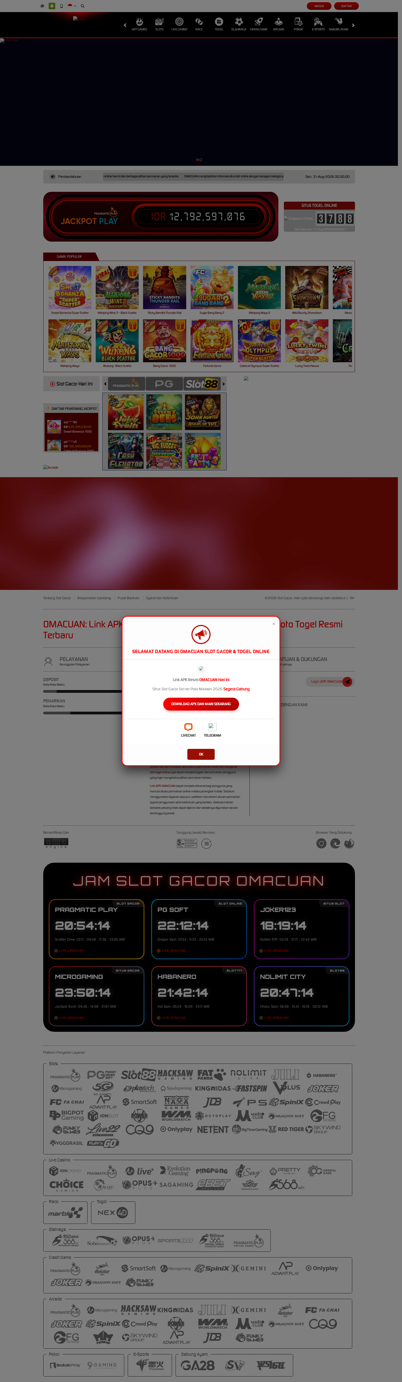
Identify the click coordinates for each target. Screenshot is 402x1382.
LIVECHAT (188, 735)
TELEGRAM (212, 735)
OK (201, 754)
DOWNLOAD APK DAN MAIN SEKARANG (201, 704)
